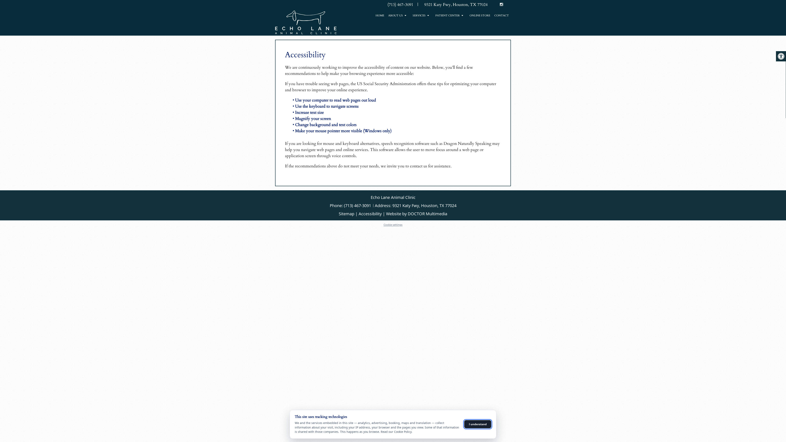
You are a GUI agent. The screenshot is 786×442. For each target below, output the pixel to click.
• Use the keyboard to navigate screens (326, 106)
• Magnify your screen (312, 118)
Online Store (480, 15)
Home (380, 15)
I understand (478, 424)
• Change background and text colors (325, 124)
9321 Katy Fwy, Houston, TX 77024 (424, 205)
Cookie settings (393, 225)
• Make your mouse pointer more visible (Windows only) (342, 131)
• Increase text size (309, 112)
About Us (395, 15)
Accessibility (370, 213)
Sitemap (346, 213)
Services (419, 15)
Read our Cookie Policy (396, 432)
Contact (501, 15)
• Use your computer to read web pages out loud (335, 100)
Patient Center (447, 15)
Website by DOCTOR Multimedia (416, 213)
